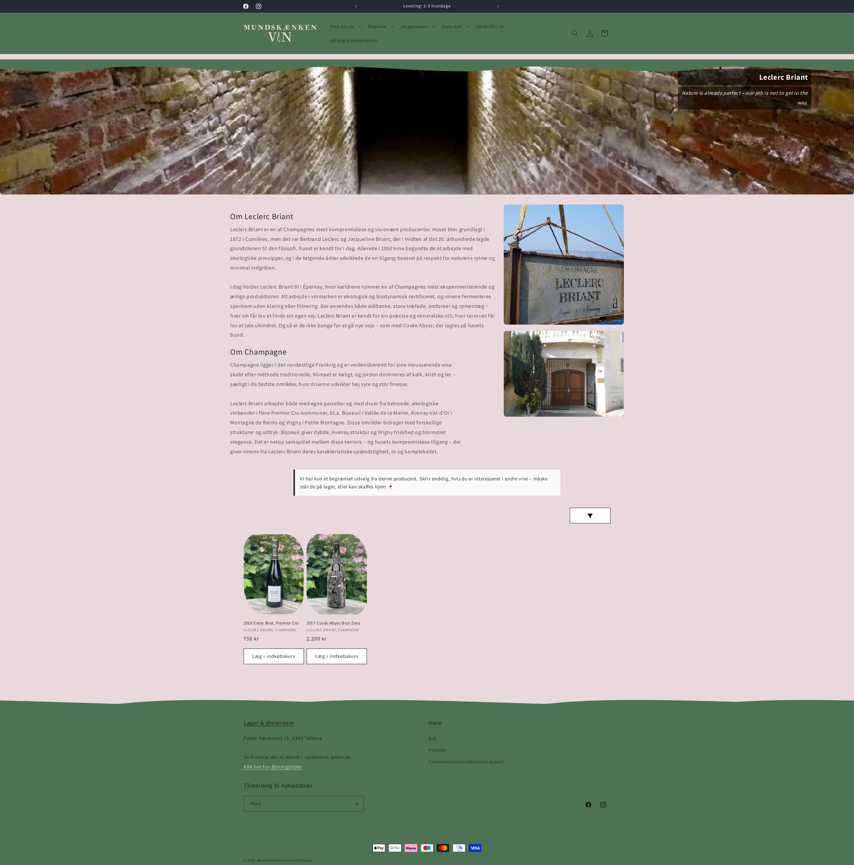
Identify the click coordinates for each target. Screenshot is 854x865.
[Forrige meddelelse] (356, 6)
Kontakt (437, 750)
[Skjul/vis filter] (590, 515)
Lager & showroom (269, 723)
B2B (432, 738)
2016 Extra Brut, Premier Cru (271, 623)
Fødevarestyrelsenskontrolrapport (465, 761)
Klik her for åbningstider (273, 766)
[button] (345, 26)
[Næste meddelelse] (498, 6)
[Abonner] (356, 804)
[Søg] (575, 33)
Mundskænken (269, 860)
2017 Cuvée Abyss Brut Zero (333, 623)
